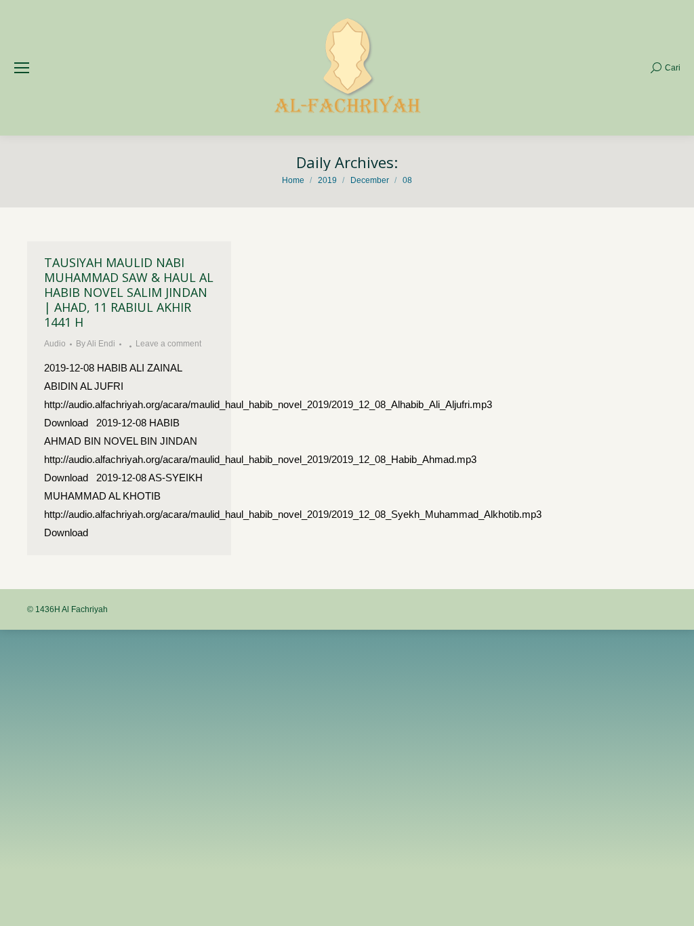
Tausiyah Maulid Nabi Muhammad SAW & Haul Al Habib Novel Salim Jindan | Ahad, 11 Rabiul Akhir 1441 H (128, 292)
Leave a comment (168, 343)
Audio (55, 343)
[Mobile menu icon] (22, 68)
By (95, 343)
